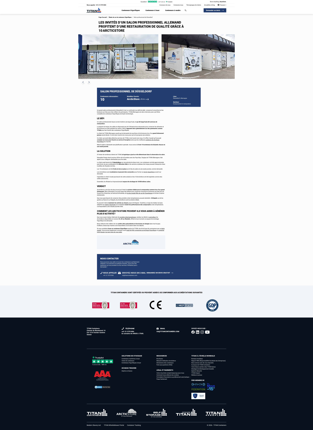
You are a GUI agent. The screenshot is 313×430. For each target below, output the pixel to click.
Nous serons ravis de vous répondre (202, 363)
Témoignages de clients (193, 5)
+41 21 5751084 (96, 5)
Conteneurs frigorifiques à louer (131, 363)
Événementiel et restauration (182, 104)
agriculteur (152, 217)
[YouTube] (207, 332)
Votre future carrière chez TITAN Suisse (203, 367)
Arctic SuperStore (149, 172)
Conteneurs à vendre (172, 10)
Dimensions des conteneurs (165, 363)
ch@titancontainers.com (129, 275)
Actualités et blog (209, 5)
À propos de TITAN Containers (200, 365)
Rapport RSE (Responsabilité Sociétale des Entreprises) (208, 361)
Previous (83, 82)
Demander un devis (213, 10)
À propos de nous (165, 5)
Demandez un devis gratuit (158, 273)
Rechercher (185, 10)
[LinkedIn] (197, 332)
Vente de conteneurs (128, 361)
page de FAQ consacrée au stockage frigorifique (141, 230)
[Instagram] (202, 332)
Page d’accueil (103, 17)
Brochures (159, 359)
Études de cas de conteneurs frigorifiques (120, 17)
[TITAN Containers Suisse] (94, 10)
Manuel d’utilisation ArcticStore (166, 361)
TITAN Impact (195, 373)
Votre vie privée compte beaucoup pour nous (170, 373)
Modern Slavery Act (94, 425)
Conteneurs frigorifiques (131, 10)
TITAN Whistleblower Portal (114, 425)
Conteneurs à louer (152, 10)
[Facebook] (193, 332)
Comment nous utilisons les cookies (167, 375)
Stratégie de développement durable (202, 369)
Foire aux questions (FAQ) (164, 365)
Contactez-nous (178, 5)
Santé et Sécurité (196, 371)
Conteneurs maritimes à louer (131, 359)
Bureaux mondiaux (197, 359)
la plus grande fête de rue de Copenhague (139, 193)
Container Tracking (134, 425)
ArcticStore (136, 99)
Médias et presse (196, 375)
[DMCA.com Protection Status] (102, 387)
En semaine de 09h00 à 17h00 (132, 331)
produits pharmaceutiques (128, 217)
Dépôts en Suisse (127, 371)
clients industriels (110, 204)
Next (88, 82)
